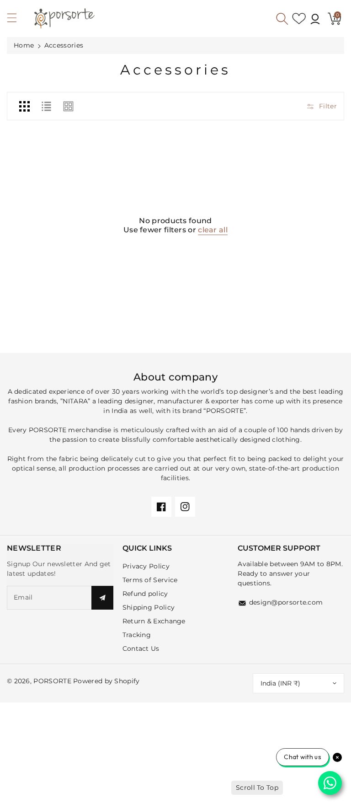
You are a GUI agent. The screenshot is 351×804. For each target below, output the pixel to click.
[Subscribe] (102, 598)
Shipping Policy (148, 607)
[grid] (24, 106)
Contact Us (141, 648)
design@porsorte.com (286, 602)
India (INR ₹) (280, 683)
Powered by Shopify (106, 681)
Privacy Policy (146, 566)
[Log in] (315, 19)
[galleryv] (68, 106)
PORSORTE (52, 681)
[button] (16, 20)
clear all (213, 229)
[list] (46, 106)
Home (24, 45)
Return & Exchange (154, 621)
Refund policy (145, 594)
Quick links (147, 548)
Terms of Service (150, 580)
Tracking (136, 635)
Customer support (279, 548)
